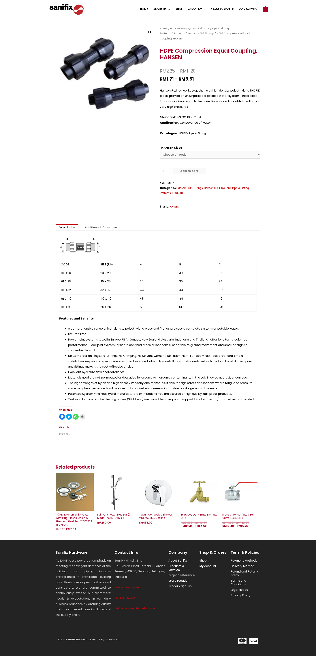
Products (179, 33)
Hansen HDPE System (183, 28)
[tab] (67, 227)
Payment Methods (244, 560)
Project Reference (181, 575)
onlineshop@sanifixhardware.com (136, 608)
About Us (159, 9)
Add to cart (189, 171)
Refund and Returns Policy (245, 573)
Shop (179, 9)
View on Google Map (127, 587)
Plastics (204, 28)
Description (67, 227)
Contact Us (248, 9)
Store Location (178, 581)
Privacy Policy (240, 595)
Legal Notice (239, 590)
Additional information (101, 227)
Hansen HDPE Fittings (201, 33)
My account (207, 566)
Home (144, 9)
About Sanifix (177, 560)
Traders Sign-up (180, 586)
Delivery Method (242, 566)
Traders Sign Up (222, 9)
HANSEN (174, 206)
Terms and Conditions (238, 582)
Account (195, 9)
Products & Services (176, 568)
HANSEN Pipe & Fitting (192, 133)
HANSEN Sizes (171, 148)
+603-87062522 (124, 598)
